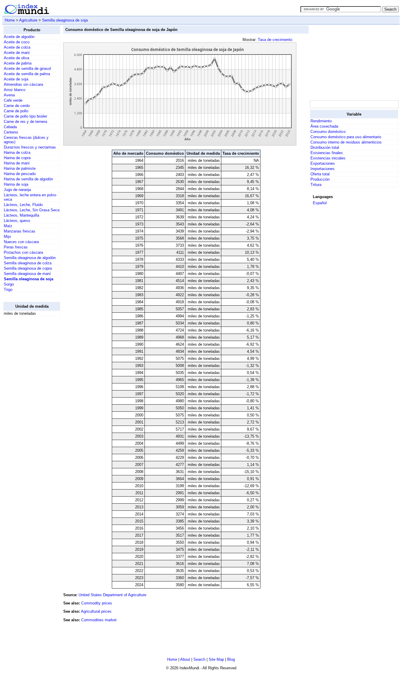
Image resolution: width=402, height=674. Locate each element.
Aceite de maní (17, 52)
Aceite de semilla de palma (27, 74)
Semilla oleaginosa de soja (65, 20)
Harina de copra (17, 158)
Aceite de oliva (16, 58)
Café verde (13, 100)
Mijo (7, 236)
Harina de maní (17, 163)
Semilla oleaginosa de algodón (30, 258)
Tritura (315, 184)
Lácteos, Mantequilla (21, 215)
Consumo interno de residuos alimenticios (346, 142)
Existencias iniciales (327, 158)
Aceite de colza (17, 47)
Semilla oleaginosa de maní (27, 273)
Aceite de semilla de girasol (27, 68)
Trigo (8, 289)
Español (320, 203)
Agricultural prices (96, 611)
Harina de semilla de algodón (28, 179)
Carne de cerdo (17, 105)
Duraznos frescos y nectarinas (30, 147)
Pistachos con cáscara (23, 252)
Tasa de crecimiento (275, 39)
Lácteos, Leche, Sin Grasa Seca (31, 210)
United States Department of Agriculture (112, 595)
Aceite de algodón (19, 36)
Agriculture (28, 20)
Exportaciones (322, 163)
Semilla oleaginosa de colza (28, 263)
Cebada (10, 127)
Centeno (11, 132)
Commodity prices (96, 603)
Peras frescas (16, 247)
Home (10, 20)
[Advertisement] (26, 409)
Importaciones (322, 169)
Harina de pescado (20, 174)
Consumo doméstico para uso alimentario (345, 137)
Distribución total (324, 147)
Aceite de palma (17, 63)
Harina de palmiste (20, 168)
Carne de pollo (16, 111)
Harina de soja (16, 184)
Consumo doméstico (327, 131)
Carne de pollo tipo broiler (25, 116)
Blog (231, 659)
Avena (9, 95)
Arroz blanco (14, 90)
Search (199, 659)
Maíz (8, 226)
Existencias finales (326, 153)
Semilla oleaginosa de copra (28, 268)
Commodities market (99, 620)
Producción (320, 179)
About (185, 659)
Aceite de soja (16, 79)
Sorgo (9, 284)
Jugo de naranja (17, 189)
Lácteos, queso (17, 220)
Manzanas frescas (19, 231)
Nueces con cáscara (21, 242)
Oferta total (320, 174)
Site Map (216, 659)
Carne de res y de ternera (25, 121)
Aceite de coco (16, 42)
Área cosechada (324, 126)
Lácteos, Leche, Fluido (23, 204)
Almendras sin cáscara (23, 84)
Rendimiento (321, 121)
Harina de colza (17, 152)
